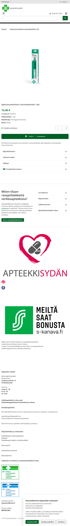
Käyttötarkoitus (9, 151)
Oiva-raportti (5, 445)
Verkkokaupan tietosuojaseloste (12, 436)
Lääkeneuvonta (44, 204)
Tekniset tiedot (9, 157)
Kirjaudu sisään (57, 13)
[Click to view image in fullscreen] (35, 67)
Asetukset (61, 522)
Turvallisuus (43, 193)
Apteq (9, 123)
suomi (64, 2)
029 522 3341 (5, 510)
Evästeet (4, 438)
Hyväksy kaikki (32, 522)
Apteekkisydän (16, 8)
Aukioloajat (5, 2)
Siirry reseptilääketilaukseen (13, 220)
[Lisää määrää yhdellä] (66, 128)
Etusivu (3, 29)
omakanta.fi (5, 208)
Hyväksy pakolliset (47, 522)
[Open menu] (3, 13)
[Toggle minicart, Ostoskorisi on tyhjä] (66, 13)
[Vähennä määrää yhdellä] (57, 128)
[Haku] (65, 18)
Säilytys (6, 163)
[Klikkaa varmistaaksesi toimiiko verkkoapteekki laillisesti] (35, 472)
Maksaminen (43, 198)
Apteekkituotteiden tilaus (48, 210)
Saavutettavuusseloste (9, 450)
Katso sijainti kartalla (8, 376)
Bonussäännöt (6, 456)
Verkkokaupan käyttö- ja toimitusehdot (14, 440)
